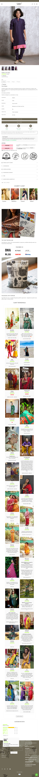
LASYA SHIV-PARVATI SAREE (27, 338)
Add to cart (19, 119)
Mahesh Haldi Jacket (12, 554)
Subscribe (14, 752)
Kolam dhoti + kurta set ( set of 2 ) (27, 534)
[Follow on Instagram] (4, 769)
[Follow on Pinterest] (7, 769)
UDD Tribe (3, 752)
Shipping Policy (4, 755)
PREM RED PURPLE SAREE (27, 396)
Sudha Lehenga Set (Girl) (12, 366)
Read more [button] (26, 575)
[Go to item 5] (16, 68)
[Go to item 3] (9, 68)
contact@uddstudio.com (28, 762)
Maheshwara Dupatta (27, 364)
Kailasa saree (12, 520)
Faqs (2, 750)
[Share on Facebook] (4, 182)
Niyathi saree (12, 646)
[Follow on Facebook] (2, 769)
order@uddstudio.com (28, 765)
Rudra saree (12, 678)
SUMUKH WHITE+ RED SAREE (12, 337)
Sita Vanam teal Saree (27, 433)
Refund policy (4, 757)
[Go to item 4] (12, 68)
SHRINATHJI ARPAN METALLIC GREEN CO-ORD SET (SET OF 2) (12, 622)
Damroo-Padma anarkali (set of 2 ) (26, 643)
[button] (4, 74)
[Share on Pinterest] (7, 182)
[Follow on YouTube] (10, 769)
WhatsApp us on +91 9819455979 (11, 140)
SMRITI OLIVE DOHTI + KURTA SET (27, 473)
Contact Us (3, 753)
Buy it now (19, 122)
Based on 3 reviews (6, 725)
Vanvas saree (27, 679)
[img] (12, 332)
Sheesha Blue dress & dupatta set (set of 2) (12, 710)
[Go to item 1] (3, 68)
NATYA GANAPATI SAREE (26, 711)
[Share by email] (8, 182)
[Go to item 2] (6, 68)
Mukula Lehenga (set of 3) (26, 577)
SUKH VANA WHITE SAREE (12, 460)
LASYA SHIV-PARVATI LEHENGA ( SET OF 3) (27, 609)
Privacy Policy (4, 748)
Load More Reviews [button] (19, 716)
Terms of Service (4, 746)
